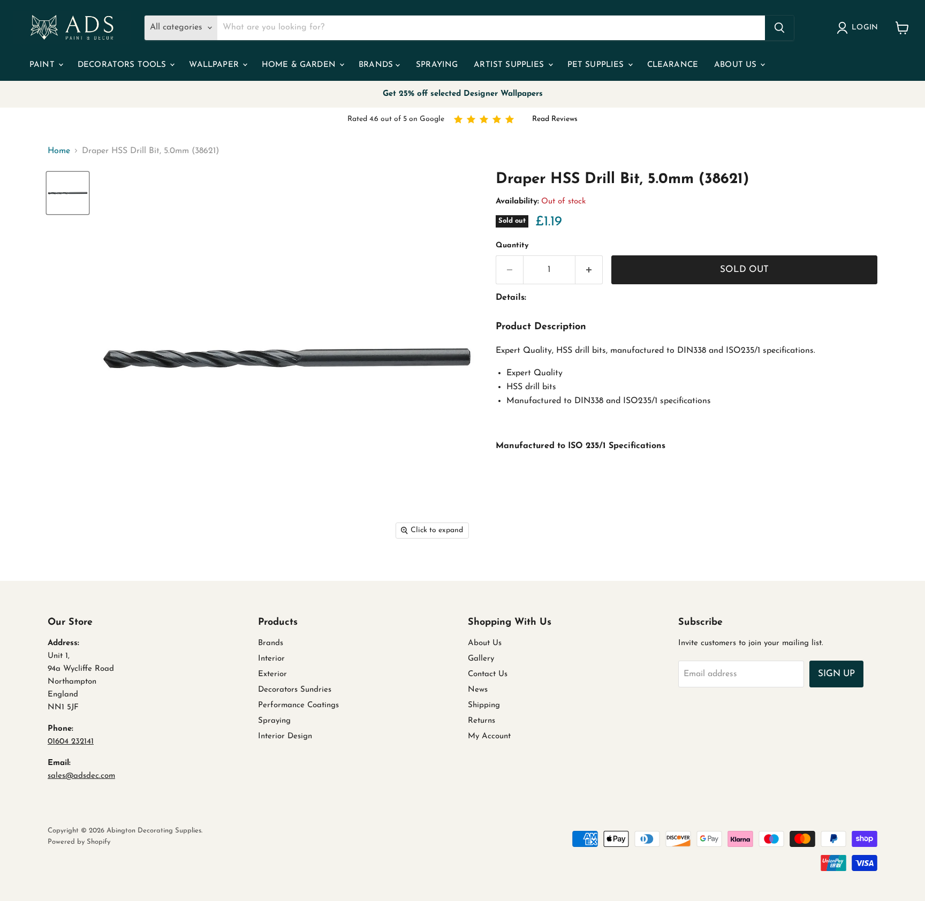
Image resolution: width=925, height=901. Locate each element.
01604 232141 (71, 742)
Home (59, 151)
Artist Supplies (510, 65)
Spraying (437, 65)
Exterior (272, 674)
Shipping (484, 705)
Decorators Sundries (294, 690)
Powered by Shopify (79, 841)
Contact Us (487, 674)
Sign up (836, 673)
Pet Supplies (597, 65)
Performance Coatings (298, 705)
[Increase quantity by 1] (589, 269)
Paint (43, 65)
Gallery (481, 659)
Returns (481, 721)
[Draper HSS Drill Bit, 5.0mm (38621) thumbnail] (68, 193)
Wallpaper (215, 65)
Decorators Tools (123, 65)
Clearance (672, 65)
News (478, 690)
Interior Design (285, 736)
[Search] (779, 28)
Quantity (512, 245)
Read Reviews (555, 119)
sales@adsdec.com (81, 776)
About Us (736, 65)
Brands (377, 65)
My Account (489, 736)
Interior (271, 659)
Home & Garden (300, 65)
